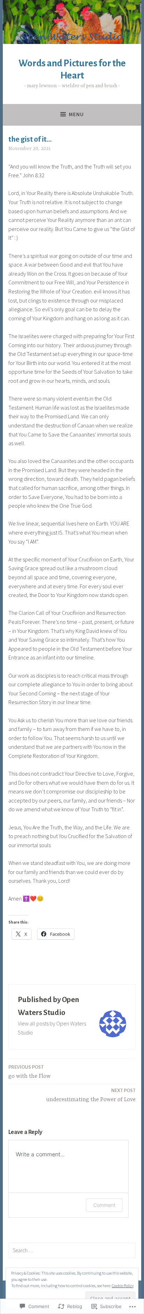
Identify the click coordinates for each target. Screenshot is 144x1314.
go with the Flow (29, 1072)
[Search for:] (72, 1250)
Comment (104, 1205)
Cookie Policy (123, 1285)
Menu (76, 114)
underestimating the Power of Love (91, 1095)
